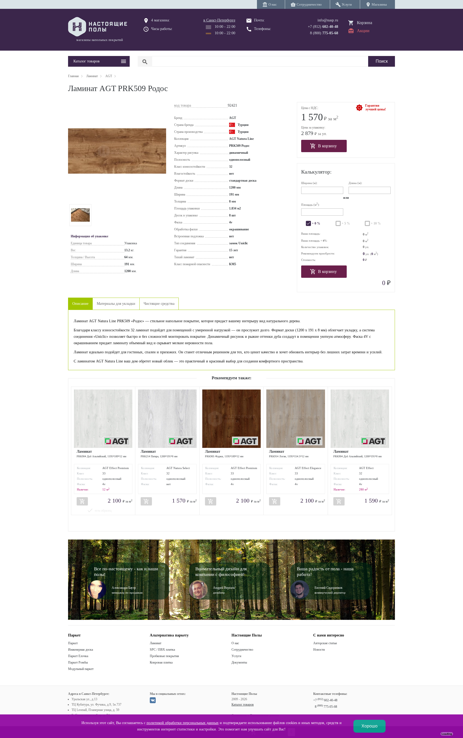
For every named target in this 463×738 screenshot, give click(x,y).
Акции (363, 30)
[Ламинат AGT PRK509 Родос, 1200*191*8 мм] (80, 215)
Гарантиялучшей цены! (375, 107)
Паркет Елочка (78, 656)
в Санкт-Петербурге (219, 20)
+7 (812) (323, 27)
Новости (319, 649)
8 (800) (324, 33)
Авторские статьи (325, 643)
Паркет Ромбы (78, 662)
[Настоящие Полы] (99, 27)
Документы (239, 662)
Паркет (73, 643)
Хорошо (369, 726)
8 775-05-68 (326, 707)
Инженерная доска (80, 649)
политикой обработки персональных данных (183, 723)
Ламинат (155, 643)
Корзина (364, 22)
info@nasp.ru (328, 20)
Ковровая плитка (161, 662)
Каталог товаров (243, 704)
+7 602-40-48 (325, 700)
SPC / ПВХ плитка (162, 649)
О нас (235, 643)
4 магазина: (160, 20)
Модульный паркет (81, 669)
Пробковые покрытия (164, 656)
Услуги (236, 656)
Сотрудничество (242, 649)
